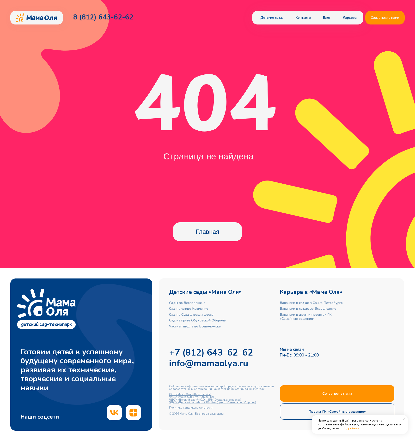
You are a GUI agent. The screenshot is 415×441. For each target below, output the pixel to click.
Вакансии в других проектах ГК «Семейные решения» (306, 316)
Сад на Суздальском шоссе (191, 314)
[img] (114, 412)
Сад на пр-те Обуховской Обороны (197, 320)
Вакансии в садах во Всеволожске (308, 308)
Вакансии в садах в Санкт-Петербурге (311, 302)
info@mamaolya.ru (208, 363)
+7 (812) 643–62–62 (211, 352)
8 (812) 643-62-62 (103, 17)
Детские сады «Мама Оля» (205, 292)
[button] (385, 18)
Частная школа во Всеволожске (195, 326)
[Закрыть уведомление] (404, 418)
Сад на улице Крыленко (188, 308)
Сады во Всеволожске (187, 302)
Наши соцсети (39, 417)
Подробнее (350, 428)
